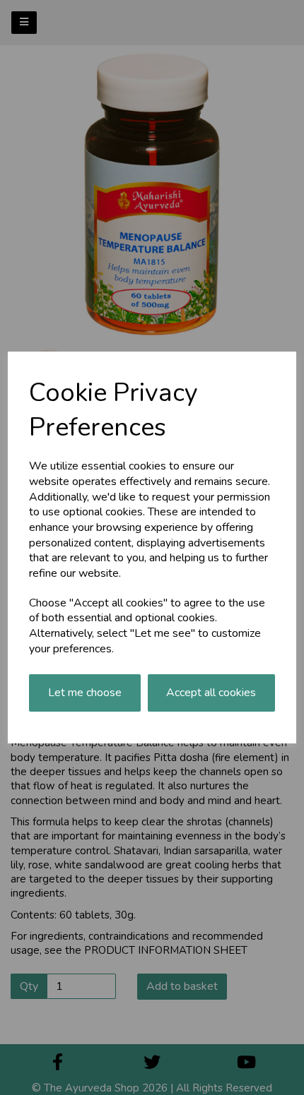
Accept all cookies (211, 692)
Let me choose (85, 692)
